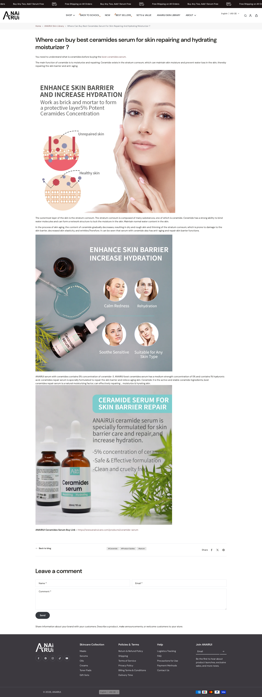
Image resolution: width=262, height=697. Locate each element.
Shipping (123, 655)
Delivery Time (125, 675)
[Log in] (250, 15)
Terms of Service (127, 660)
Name (43, 583)
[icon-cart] (256, 15)
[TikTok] (60, 658)
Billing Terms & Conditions (132, 670)
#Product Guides (128, 549)
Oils (82, 660)
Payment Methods (167, 665)
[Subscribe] (223, 651)
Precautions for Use (167, 660)
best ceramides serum (114, 56)
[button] (230, 13)
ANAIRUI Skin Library (54, 26)
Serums (84, 655)
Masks (83, 651)
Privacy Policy (125, 665)
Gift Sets (84, 675)
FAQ (159, 655)
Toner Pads (85, 670)
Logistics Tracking (166, 651)
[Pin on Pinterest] (224, 550)
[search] (245, 15)
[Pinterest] (46, 658)
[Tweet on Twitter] (218, 550)
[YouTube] (67, 658)
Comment (45, 591)
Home (38, 26)
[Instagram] (53, 658)
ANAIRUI (56, 691)
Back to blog (45, 548)
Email (138, 583)
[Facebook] (38, 658)
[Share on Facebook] (212, 550)
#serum (142, 549)
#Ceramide (112, 549)
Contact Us (163, 670)
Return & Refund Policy (130, 651)
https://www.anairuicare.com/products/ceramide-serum (108, 529)
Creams (84, 665)
